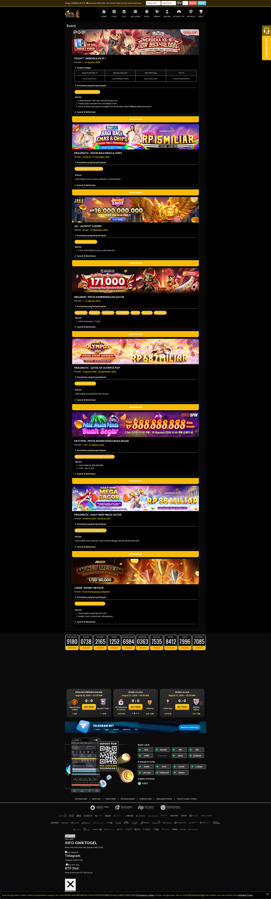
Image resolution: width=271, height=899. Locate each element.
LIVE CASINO (135, 16)
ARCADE (167, 16)
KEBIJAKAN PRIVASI (164, 799)
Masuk (193, 3)
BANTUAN (96, 799)
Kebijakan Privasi (245, 895)
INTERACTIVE (178, 16)
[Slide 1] (132, 713)
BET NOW (89, 707)
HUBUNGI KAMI (146, 799)
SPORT (147, 16)
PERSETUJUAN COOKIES (187, 799)
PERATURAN (110, 799)
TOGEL (114, 16)
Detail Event (135, 119)
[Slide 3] (136, 713)
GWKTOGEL (70, 836)
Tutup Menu (70, 891)
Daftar (202, 3)
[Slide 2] (134, 713)
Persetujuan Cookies (145, 895)
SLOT (124, 16)
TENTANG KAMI (80, 799)
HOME (103, 16)
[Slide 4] (138, 713)
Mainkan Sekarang (189, 727)
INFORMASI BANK (128, 799)
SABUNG (157, 16)
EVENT (201, 16)
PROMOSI (191, 16)
